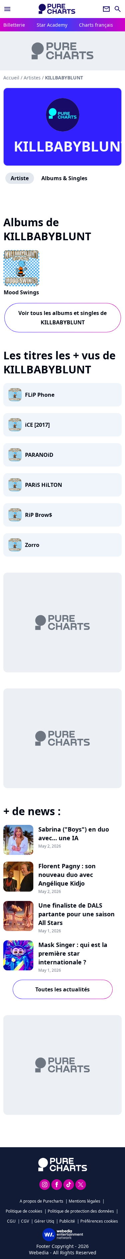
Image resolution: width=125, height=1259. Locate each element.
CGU (11, 1221)
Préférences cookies (99, 1221)
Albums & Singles (64, 178)
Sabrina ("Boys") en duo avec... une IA (73, 833)
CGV (25, 1221)
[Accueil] (57, 8)
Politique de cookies (24, 1211)
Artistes (32, 77)
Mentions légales (84, 1201)
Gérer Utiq (44, 1221)
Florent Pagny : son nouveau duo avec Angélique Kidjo (67, 874)
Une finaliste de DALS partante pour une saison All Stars (76, 914)
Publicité (67, 1221)
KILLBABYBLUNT (62, 145)
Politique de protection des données (81, 1211)
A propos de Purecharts (41, 1201)
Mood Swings (21, 292)
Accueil (11, 77)
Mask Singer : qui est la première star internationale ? (72, 953)
